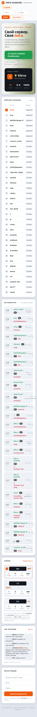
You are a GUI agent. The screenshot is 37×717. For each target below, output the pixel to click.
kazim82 (13, 178)
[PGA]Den (13, 245)
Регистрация (16, 17)
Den (11, 204)
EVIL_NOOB (14, 209)
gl (10, 219)
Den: (13, 658)
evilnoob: (15, 648)
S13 (11, 277)
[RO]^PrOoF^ (14, 157)
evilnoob (13, 146)
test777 (12, 287)
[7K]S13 (12, 198)
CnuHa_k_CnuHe (16, 141)
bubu (12, 126)
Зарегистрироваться (18, 694)
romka (12, 224)
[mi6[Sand (13, 240)
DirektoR (13, 183)
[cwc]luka (13, 235)
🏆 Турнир (6, 7)
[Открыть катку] (18, 311)
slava (12, 230)
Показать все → (28, 561)
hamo (12, 162)
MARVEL (13, 266)
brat (11, 261)
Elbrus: (14, 635)
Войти (5, 17)
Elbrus (22, 75)
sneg (11, 188)
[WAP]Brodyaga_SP (16, 120)
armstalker (14, 250)
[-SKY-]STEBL (14, 136)
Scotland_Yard (15, 282)
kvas (11, 115)
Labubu (12, 193)
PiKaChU (13, 131)
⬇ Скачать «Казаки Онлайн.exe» (16, 54)
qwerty (12, 271)
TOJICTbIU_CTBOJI (16, 172)
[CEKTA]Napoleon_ (16, 167)
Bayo (11, 256)
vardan (12, 292)
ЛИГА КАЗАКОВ (17, 2)
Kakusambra (14, 152)
